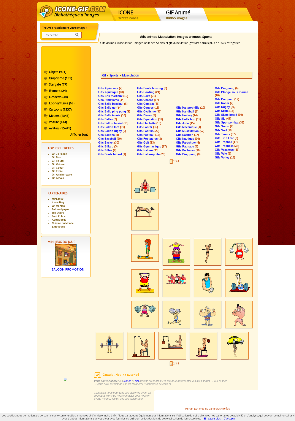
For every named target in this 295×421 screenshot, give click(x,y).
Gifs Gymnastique (152, 146)
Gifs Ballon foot (111, 127)
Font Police (58, 216)
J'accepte (229, 418)
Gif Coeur (57, 167)
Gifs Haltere (147, 150)
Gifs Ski (223, 118)
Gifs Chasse (148, 99)
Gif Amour (58, 178)
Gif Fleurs (58, 160)
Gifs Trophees (227, 145)
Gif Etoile (57, 171)
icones (127, 381)
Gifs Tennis (225, 134)
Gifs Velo (223, 153)
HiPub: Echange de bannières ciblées (207, 408)
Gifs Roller (224, 103)
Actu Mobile (59, 219)
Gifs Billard (107, 146)
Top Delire (58, 212)
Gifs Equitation (150, 119)
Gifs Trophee (226, 142)
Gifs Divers (146, 115)
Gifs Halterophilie (190, 107)
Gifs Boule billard (112, 154)
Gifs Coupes (148, 107)
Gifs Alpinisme (110, 88)
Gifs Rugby (225, 107)
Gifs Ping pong (188, 154)
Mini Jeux (57, 199)
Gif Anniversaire (62, 174)
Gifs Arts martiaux (113, 96)
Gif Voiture (58, 164)
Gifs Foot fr (147, 127)
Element (58, 91)
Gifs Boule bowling (152, 88)
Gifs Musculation (190, 131)
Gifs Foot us (148, 131)
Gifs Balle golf (109, 107)
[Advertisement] (65, 59)
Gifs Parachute (188, 142)
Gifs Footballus (149, 138)
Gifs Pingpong (226, 88)
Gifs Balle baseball (112, 103)
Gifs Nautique (188, 138)
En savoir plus (212, 418)
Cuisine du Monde (63, 223)
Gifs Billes (107, 150)
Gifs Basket (108, 142)
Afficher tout (79, 134)
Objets (57, 72)
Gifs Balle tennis (112, 115)
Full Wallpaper (60, 209)
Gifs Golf (146, 142)
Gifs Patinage (187, 146)
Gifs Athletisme (111, 99)
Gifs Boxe (146, 96)
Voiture (58, 122)
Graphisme (60, 78)
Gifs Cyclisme (149, 111)
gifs (137, 381)
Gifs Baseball (110, 138)
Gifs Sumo (224, 126)
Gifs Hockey (187, 115)
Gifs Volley (225, 157)
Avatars (60, 128)
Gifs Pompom (227, 99)
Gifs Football (148, 134)
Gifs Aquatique (111, 92)
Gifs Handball (187, 111)
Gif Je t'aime (59, 153)
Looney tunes (62, 103)
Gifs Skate (224, 110)
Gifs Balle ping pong (114, 111)
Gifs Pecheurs (188, 150)
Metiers (59, 116)
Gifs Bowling (148, 92)
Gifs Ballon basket (113, 123)
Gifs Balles (107, 119)
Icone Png (58, 202)
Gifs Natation (187, 134)
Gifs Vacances (227, 149)
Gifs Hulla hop (188, 119)
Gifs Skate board (229, 114)
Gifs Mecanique (188, 127)
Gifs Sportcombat (229, 122)
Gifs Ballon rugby (112, 131)
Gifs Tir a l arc (226, 138)
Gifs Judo (185, 123)
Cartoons (60, 109)
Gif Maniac (58, 205)
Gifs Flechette (149, 123)
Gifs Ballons (108, 134)
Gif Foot (56, 157)
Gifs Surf (223, 130)
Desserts (58, 97)
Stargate (58, 84)
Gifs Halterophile (151, 154)
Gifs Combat (148, 103)
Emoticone (58, 226)
